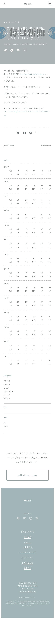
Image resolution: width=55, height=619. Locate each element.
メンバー (27, 542)
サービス (27, 537)
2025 (5, 181)
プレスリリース (9, 391)
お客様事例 (27, 547)
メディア (7, 44)
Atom (6, 426)
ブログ (6, 388)
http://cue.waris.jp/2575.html (31, 74)
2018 (5, 283)
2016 (5, 313)
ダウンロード (27, 557)
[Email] (24, 50)
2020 (5, 254)
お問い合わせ (27, 562)
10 (33, 189)
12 (49, 189)
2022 (5, 225)
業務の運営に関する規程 (27, 583)
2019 (5, 269)
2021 (5, 240)
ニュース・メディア (12, 22)
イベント (7, 384)
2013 (5, 356)
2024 (5, 196)
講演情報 (7, 398)
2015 (5, 327)
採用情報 (27, 568)
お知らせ (7, 381)
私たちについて (27, 531)
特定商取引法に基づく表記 (27, 586)
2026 (5, 167)
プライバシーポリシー (27, 591)
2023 (5, 211)
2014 (5, 342)
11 (41, 189)
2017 (5, 298)
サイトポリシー (27, 589)
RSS (5, 422)
